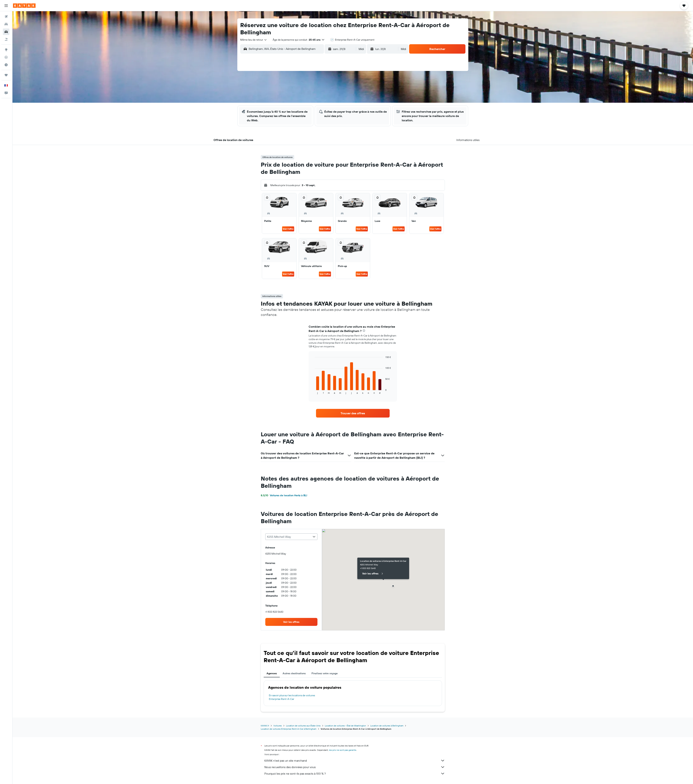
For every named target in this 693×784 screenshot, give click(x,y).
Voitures (277, 725)
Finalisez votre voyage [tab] (324, 673)
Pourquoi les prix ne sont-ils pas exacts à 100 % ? (295, 773)
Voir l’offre (288, 228)
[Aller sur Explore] (6, 49)
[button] (6, 6)
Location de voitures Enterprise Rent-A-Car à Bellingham (288, 728)
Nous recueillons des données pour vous (290, 767)
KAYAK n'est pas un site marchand (285, 760)
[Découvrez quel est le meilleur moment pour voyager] (6, 64)
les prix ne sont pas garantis (342, 750)
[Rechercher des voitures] (6, 31)
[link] (353, 413)
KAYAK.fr (265, 725)
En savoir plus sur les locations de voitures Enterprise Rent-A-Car (292, 697)
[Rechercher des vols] (6, 16)
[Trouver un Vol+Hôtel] (6, 39)
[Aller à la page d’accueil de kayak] (24, 5)
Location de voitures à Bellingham (386, 725)
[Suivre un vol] (6, 57)
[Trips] (6, 75)
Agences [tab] (272, 673)
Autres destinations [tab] (294, 673)
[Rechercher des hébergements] (6, 24)
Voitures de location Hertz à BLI (284, 495)
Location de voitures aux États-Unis (303, 725)
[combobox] (253, 40)
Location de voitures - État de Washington (345, 725)
